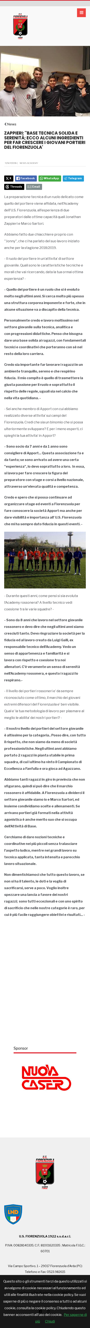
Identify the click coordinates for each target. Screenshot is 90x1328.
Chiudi (50, 1321)
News (11, 124)
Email (36, 186)
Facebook (28, 178)
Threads (16, 186)
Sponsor (21, 1048)
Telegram (75, 178)
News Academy (29, 163)
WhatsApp (51, 178)
